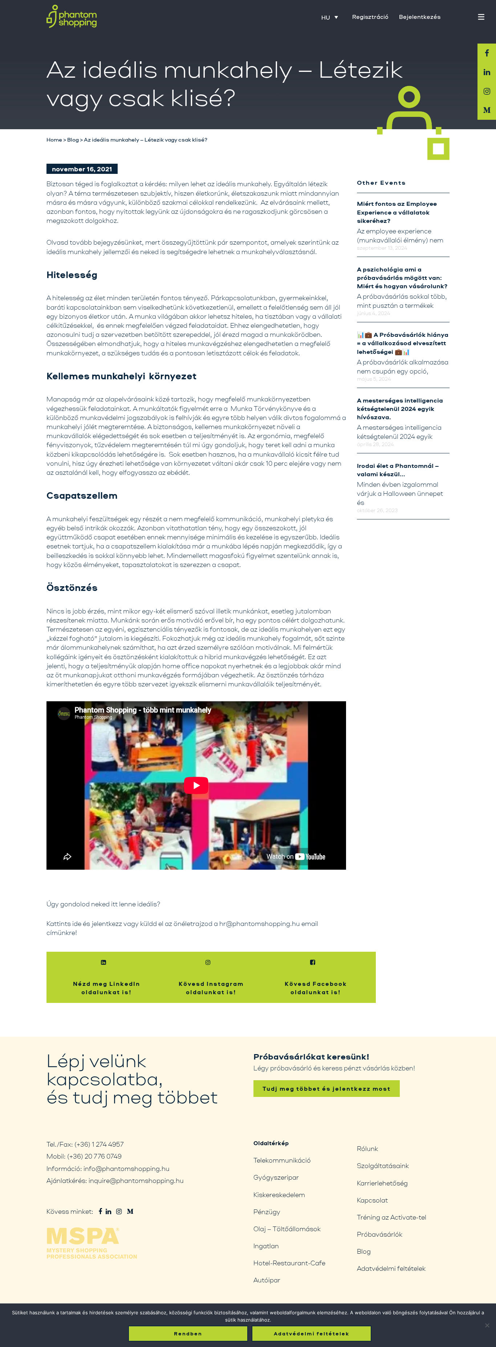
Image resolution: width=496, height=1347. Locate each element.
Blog (364, 1251)
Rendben (188, 1333)
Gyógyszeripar (276, 1177)
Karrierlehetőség (382, 1183)
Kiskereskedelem (279, 1195)
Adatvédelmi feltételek (391, 1268)
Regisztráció (370, 16)
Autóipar (266, 1280)
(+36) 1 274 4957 (99, 1144)
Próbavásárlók (379, 1234)
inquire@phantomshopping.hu (136, 1180)
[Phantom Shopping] (71, 16)
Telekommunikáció (282, 1160)
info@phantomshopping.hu (127, 1168)
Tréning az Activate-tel (391, 1217)
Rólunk (367, 1148)
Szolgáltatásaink (383, 1166)
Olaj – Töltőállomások (287, 1229)
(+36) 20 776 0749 (94, 1156)
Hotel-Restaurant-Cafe (289, 1263)
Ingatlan (266, 1246)
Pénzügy (266, 1212)
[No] (487, 1325)
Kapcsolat (372, 1200)
